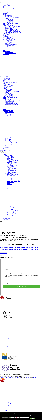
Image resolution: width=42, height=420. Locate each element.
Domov (1, 0)
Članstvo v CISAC (8, 65)
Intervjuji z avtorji (8, 41)
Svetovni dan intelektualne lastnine (11, 44)
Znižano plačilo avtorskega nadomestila (11, 30)
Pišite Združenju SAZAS (9, 38)
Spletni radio (9, 197)
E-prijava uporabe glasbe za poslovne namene (10, 23)
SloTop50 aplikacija (6, 57)
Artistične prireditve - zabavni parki (13, 174)
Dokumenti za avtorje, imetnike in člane (9, 11)
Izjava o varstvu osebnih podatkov (12, 377)
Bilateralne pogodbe (8, 64)
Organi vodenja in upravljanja (10, 133)
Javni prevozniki (10, 163)
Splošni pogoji (2, 377)
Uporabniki (2, 150)
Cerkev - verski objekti (11, 175)
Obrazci (4, 329)
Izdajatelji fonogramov (9, 19)
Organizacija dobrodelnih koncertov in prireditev (13, 32)
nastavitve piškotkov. (35, 415)
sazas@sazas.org (6, 302)
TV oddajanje (9, 193)
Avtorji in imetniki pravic (7, 322)
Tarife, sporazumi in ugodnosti (8, 25)
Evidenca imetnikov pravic (9, 67)
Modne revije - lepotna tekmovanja (13, 180)
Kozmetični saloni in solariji (12, 165)
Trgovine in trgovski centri (11, 170)
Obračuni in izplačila (6, 10)
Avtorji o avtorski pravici (9, 42)
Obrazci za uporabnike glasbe (8, 22)
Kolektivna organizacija (7, 136)
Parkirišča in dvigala (10, 166)
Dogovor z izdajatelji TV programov (11, 29)
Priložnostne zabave (10, 182)
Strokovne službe (8, 134)
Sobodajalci (9, 169)
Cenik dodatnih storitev (7, 33)
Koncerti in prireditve (10, 211)
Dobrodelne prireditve (11, 212)
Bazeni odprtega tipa (10, 156)
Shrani (32, 418)
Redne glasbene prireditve (11, 185)
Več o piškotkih (31, 417)
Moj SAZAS (2, 1)
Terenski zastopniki (8, 135)
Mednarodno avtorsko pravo (10, 71)
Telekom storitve (10, 198)
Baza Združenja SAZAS (9, 52)
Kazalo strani (8, 0)
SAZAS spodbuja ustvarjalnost (10, 40)
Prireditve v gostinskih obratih (12, 213)
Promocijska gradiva (6, 46)
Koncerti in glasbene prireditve (12, 178)
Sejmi (8, 186)
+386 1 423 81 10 (3, 223)
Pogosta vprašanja (6, 9)
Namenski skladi (8, 63)
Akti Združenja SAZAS (9, 70)
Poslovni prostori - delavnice (12, 168)
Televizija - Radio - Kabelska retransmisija (12, 17)
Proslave (8, 183)
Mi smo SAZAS (7, 43)
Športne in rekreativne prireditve (12, 188)
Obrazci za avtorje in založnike (8, 12)
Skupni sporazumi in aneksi (9, 27)
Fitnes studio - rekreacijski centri (12, 160)
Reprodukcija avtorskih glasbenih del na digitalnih (15, 196)
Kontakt (4, 0)
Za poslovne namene (8, 15)
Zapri (1, 295)
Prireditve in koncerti (8, 16)
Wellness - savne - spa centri (12, 172)
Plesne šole (9, 167)
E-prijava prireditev (6, 24)
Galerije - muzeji (10, 176)
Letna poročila (5, 47)
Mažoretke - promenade (11, 179)
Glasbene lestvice (6, 54)
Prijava (23, 377)
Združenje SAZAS (6, 132)
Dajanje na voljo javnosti (9, 21)
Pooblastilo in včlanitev (7, 5)
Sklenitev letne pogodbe (9, 28)
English (10, 1)
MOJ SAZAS (5, 332)
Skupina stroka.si (36, 377)
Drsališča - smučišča (10, 158)
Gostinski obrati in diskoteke (12, 162)
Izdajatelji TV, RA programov (12, 215)
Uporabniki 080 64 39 (4, 229)
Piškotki (19, 377)
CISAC (4, 344)
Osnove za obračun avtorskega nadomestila (12, 26)
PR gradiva (5, 337)
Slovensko (7, 1)
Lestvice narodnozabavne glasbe (10, 56)
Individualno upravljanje (9, 20)
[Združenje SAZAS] (4, 2)
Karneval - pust (9, 184)
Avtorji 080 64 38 (3, 228)
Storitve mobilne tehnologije (12, 195)
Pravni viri (4, 69)
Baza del (4, 334)
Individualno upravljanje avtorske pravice (10, 8)
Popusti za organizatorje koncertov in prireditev (13, 31)
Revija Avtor (5, 48)
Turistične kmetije (10, 171)
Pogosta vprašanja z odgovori (8, 37)
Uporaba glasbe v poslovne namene (13, 214)
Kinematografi (9, 164)
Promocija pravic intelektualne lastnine (9, 39)
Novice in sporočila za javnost (8, 36)
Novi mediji (7, 18)
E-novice (4, 49)
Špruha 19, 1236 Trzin (6, 308)
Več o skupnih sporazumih (5, 242)
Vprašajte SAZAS (8, 73)
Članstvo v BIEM (8, 66)
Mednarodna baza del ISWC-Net (10, 53)
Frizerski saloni (9, 161)
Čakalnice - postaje (10, 157)
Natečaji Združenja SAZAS (9, 45)
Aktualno (4, 336)
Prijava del (4, 6)
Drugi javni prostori (10, 159)
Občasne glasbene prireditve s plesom (13, 181)
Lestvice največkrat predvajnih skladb (11, 55)
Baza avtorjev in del (6, 51)
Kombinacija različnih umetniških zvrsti (14, 177)
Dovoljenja (4, 14)
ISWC (4, 7)
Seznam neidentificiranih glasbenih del (11, 68)
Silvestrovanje (9, 187)
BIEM (4, 345)
